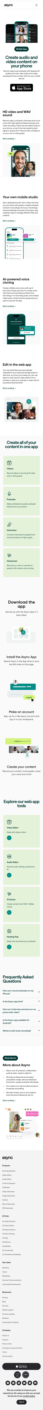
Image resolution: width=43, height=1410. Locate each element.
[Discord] (35, 1383)
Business (5, 1268)
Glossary (5, 1318)
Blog (4, 1302)
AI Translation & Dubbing (11, 1254)
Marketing (6, 1276)
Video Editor (7, 1175)
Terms (4, 1352)
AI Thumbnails (7, 1250)
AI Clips (5, 1238)
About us (5, 1335)
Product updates (8, 1314)
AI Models (6, 1187)
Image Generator (8, 1196)
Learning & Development (11, 1284)
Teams (4, 1272)
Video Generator (8, 1192)
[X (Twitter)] (19, 1383)
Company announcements (12, 1348)
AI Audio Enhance (8, 1221)
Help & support (8, 1310)
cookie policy (29, 1396)
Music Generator (8, 1204)
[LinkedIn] (30, 1383)
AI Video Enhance (8, 1230)
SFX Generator (7, 1208)
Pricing (5, 1297)
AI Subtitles (6, 1246)
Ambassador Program (10, 1322)
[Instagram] (8, 1383)
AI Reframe (6, 1242)
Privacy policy (7, 1356)
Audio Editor (7, 1179)
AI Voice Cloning (8, 1234)
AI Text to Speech (8, 1183)
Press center (7, 1344)
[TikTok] (13, 1383)
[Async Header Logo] (8, 5)
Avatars (5, 1200)
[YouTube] (24, 1383)
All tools (5, 1306)
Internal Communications (11, 1280)
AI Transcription (8, 1225)
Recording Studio (8, 1171)
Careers (5, 1340)
